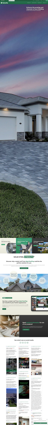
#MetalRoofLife (20, 379)
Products (28, 2)
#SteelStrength (24, 377)
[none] (47, 0)
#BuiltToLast (27, 377)
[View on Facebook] (16, 407)
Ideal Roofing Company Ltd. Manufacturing (12, 346)
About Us (44, 2)
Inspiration (39, 2)
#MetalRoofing (20, 377)
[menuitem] (47, 0)
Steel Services (34, 2)
